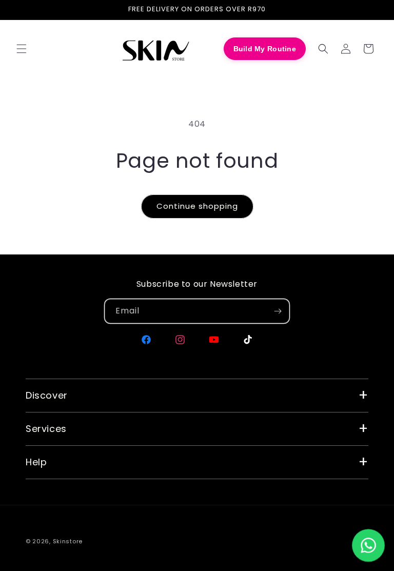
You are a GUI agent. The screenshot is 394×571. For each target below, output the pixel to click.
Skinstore (68, 541)
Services (46, 428)
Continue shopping (197, 206)
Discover (47, 395)
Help (36, 462)
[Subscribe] (277, 311)
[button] (21, 48)
